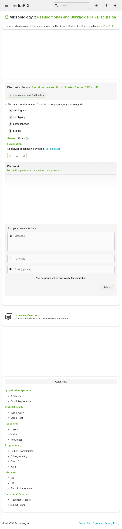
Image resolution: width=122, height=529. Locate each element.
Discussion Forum (90, 26)
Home (8, 26)
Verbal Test (16, 417)
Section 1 (73, 26)
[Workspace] (17, 155)
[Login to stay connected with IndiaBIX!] (116, 5)
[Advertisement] (61, 55)
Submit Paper (17, 505)
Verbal (13, 434)
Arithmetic (16, 396)
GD (12, 477)
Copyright (97, 523)
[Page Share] (96, 5)
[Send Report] (24, 155)
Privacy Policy (112, 523)
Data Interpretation (20, 401)
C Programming (18, 456)
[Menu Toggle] (6, 6)
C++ (12, 461)
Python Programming (22, 451)
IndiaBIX (21, 5)
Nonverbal (16, 439)
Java (13, 466)
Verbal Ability (17, 412)
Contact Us (84, 523)
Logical (14, 429)
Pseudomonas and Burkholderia (48, 26)
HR (12, 483)
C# (19, 461)
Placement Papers (20, 499)
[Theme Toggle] (106, 5)
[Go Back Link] (9, 155)
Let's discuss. (53, 148)
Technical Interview (21, 488)
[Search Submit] (56, 5)
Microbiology (21, 26)
